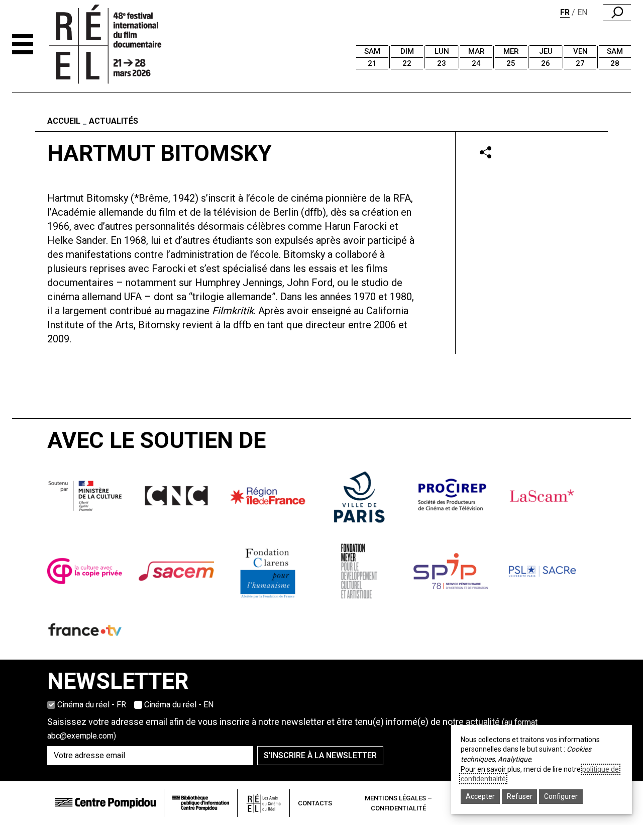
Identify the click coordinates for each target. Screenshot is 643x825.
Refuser (519, 796)
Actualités (113, 121)
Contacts (315, 803)
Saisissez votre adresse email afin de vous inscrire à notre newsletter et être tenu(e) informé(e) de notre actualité (292, 728)
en (582, 12)
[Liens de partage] (485, 152)
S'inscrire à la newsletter (320, 755)
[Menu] (22, 44)
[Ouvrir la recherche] (617, 12)
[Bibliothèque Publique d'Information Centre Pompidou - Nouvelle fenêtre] (200, 803)
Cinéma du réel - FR (91, 704)
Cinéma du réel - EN (178, 704)
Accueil (63, 121)
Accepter (480, 796)
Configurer (561, 796)
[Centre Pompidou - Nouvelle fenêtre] (105, 803)
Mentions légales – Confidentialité (398, 803)
